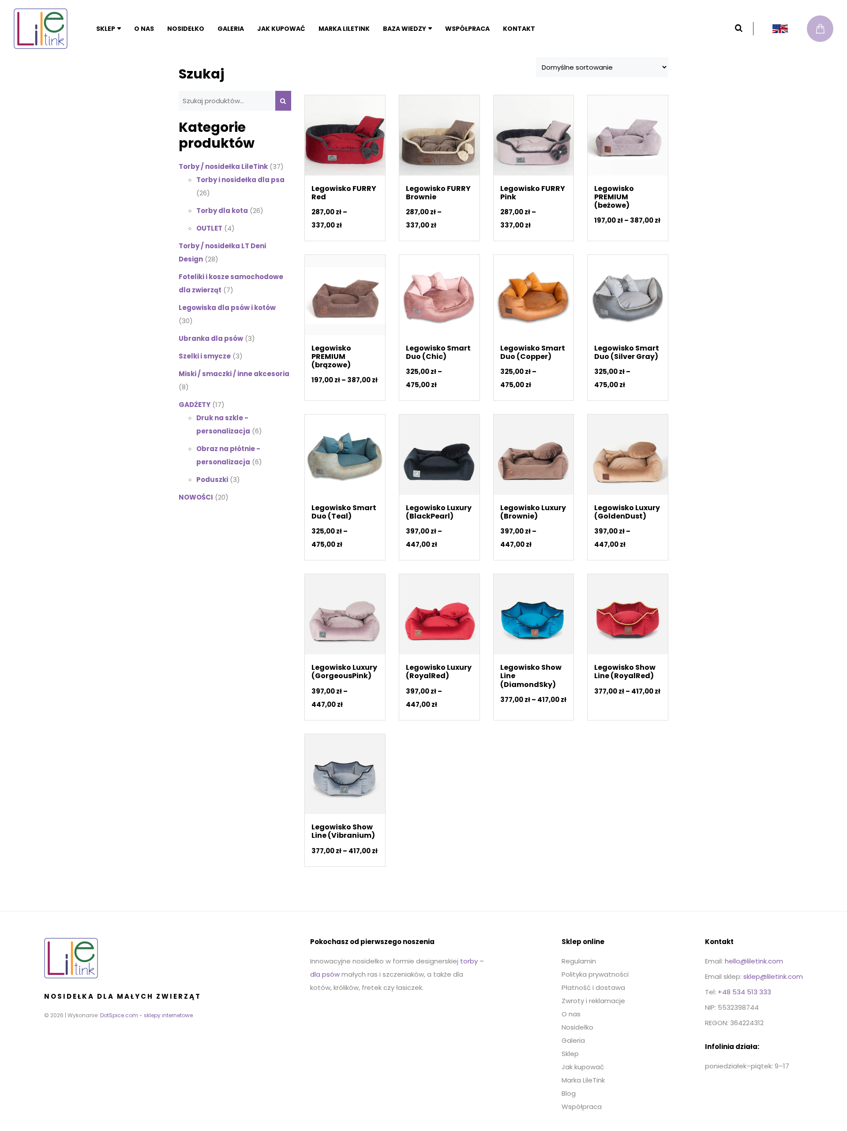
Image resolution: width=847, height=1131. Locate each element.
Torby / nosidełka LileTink (223, 166)
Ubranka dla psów (211, 338)
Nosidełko (185, 28)
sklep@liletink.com (773, 976)
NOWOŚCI (196, 497)
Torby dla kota (222, 210)
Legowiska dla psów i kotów (227, 307)
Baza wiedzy (404, 28)
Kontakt (519, 28)
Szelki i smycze (205, 356)
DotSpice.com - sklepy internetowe (146, 1015)
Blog (569, 1093)
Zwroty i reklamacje (593, 1000)
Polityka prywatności (595, 974)
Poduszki (212, 479)
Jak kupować (281, 28)
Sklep (105, 28)
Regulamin (579, 961)
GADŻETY (194, 404)
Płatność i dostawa (593, 987)
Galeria (230, 28)
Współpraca (467, 28)
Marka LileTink (344, 28)
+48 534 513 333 (744, 992)
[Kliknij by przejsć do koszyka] (820, 28)
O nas (144, 28)
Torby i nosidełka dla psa (240, 179)
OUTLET (209, 228)
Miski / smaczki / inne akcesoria (234, 373)
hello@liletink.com (754, 961)
